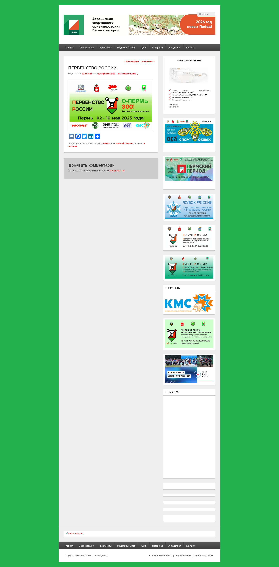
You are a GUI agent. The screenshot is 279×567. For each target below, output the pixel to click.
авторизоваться (117, 170)
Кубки (144, 47)
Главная (69, 47)
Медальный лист (126, 47)
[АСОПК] (139, 24)
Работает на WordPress (160, 555)
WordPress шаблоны (204, 555)
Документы (106, 47)
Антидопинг (174, 47)
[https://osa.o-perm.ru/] (189, 131)
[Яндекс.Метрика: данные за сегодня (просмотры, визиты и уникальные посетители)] (74, 533)
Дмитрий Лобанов (106, 73)
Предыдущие (131, 61)
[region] (189, 131)
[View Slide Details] (189, 169)
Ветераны (157, 47)
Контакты (191, 47)
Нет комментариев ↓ (128, 73)
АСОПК (84, 555)
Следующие (148, 61)
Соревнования (86, 47)
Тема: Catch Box (183, 555)
